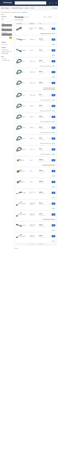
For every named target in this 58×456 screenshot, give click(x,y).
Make (3, 19)
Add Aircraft (3, 16)
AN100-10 (23, 95)
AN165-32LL (23, 236)
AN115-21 (23, 171)
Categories (3, 47)
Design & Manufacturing (17, 8)
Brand (2, 56)
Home (2, 12)
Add (53, 28)
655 (21, 28)
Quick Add (54, 8)
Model (3, 28)
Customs (32, 8)
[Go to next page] (42, 244)
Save (10, 37)
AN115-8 (22, 160)
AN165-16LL (23, 203)
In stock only (5, 44)
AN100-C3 (23, 106)
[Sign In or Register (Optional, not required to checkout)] (49, 3)
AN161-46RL (23, 193)
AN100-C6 (23, 138)
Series (3, 23)
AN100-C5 (23, 127)
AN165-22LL (23, 225)
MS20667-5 (23, 39)
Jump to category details (18, 19)
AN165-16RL (23, 214)
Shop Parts (7, 12)
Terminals (24, 12)
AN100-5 (22, 83)
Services (26, 8)
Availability (3, 42)
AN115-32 (23, 182)
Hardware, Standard (16, 12)
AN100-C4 (23, 117)
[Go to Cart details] (52, 3)
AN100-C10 (23, 149)
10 (40, 244)
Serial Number (4, 32)
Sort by (44, 17)
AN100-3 (22, 61)
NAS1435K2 (23, 50)
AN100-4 (22, 72)
